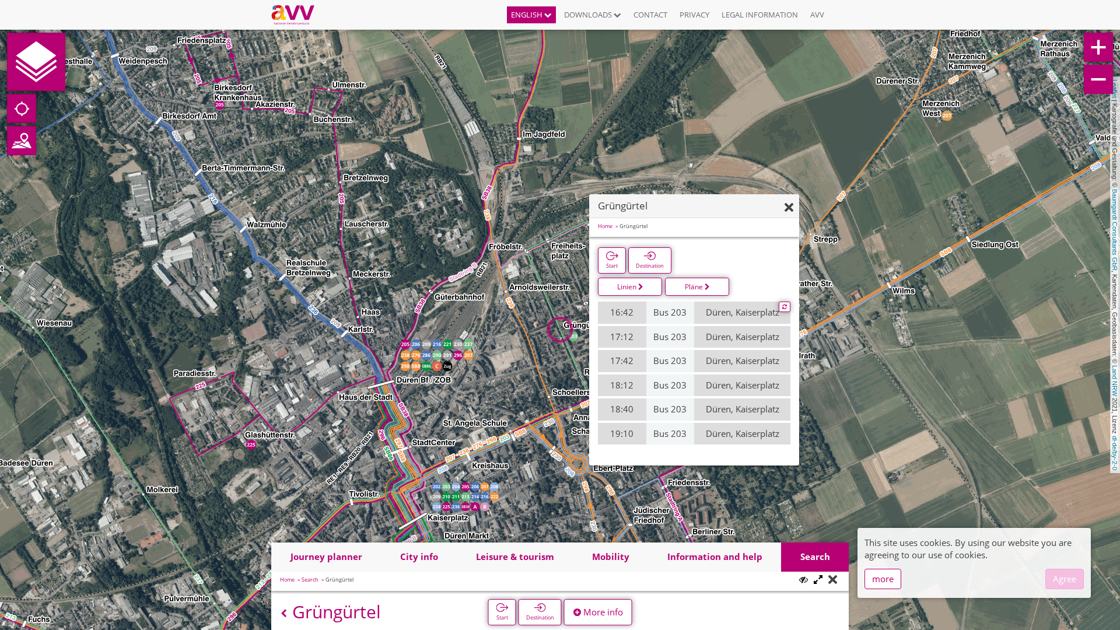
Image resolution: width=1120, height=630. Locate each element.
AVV (817, 14)
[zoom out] (1098, 79)
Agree (1064, 578)
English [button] (527, 14)
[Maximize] (818, 580)
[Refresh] (784, 307)
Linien (627, 287)
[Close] (832, 580)
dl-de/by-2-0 (1114, 453)
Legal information (760, 14)
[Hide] (789, 208)
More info (602, 612)
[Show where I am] (21, 108)
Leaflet (1114, 88)
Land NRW (1114, 380)
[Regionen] (21, 140)
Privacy (694, 14)
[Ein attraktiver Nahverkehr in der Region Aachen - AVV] (297, 14)
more (883, 578)
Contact (650, 14)
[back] (284, 613)
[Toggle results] (803, 579)
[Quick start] (36, 62)
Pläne (695, 287)
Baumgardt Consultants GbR (1114, 230)
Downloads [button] (589, 14)
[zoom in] (1098, 47)
